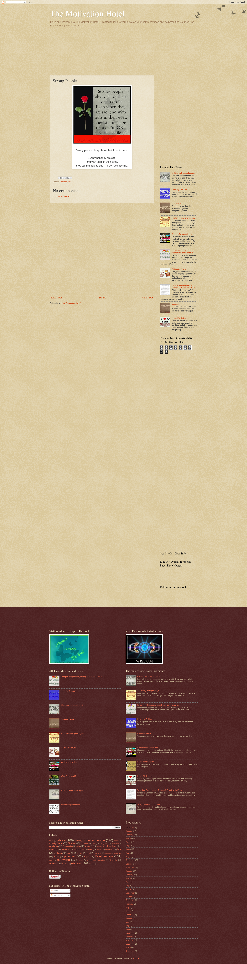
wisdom (76, 863)
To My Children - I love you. (72, 790)
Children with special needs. (183, 173)
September (130, 860)
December (130, 827)
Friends (65, 849)
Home (102, 297)
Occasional (108, 853)
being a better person (90, 840)
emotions (63, 182)
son (80, 860)
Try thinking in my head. (71, 805)
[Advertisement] (123, 51)
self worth (63, 859)
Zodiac (92, 864)
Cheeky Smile (55, 843)
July (127, 853)
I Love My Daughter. (145, 762)
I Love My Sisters (179, 318)
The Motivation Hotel (87, 13)
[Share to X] (65, 178)
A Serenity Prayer (179, 269)
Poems (56, 857)
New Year (97, 853)
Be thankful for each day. (182, 234)
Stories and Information (95, 860)
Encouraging (68, 846)
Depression (115, 843)
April (127, 842)
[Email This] (59, 178)
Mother (79, 853)
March (128, 838)
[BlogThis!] (62, 178)
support (52, 863)
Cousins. (175, 304)
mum (87, 853)
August (129, 857)
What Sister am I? (68, 776)
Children (71, 843)
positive (69, 856)
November (130, 867)
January (129, 831)
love (68, 853)
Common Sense (178, 204)
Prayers (87, 857)
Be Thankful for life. (69, 762)
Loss (59, 853)
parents (117, 853)
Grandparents (79, 850)
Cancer (116, 840)
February (129, 835)
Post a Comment (63, 196)
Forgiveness (54, 850)
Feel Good (112, 846)
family (87, 846)
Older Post (148, 297)
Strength (113, 860)
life (69, 182)
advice (61, 840)
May (127, 846)
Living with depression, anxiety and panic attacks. (183, 251)
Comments (57, 895)
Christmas (85, 843)
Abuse (51, 840)
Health (99, 850)
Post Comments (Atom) (71, 303)
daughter (103, 843)
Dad (93, 843)
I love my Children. (179, 189)
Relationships (104, 856)
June (128, 849)
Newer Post (56, 297)
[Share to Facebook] (67, 178)
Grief (90, 850)
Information (109, 850)
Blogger (136, 958)
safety (51, 860)
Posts (55, 891)
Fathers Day (100, 846)
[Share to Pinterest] (70, 178)
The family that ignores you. (183, 218)
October (129, 864)
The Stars (65, 864)
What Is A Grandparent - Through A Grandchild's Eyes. (184, 286)
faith (78, 846)
